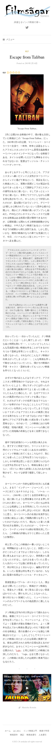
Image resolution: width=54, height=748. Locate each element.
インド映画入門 (30, 730)
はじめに (17, 730)
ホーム (8, 730)
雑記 (22, 734)
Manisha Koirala (29, 707)
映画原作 (14, 734)
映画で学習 (44, 730)
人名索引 (43, 734)
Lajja (18, 650)
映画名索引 (31, 734)
